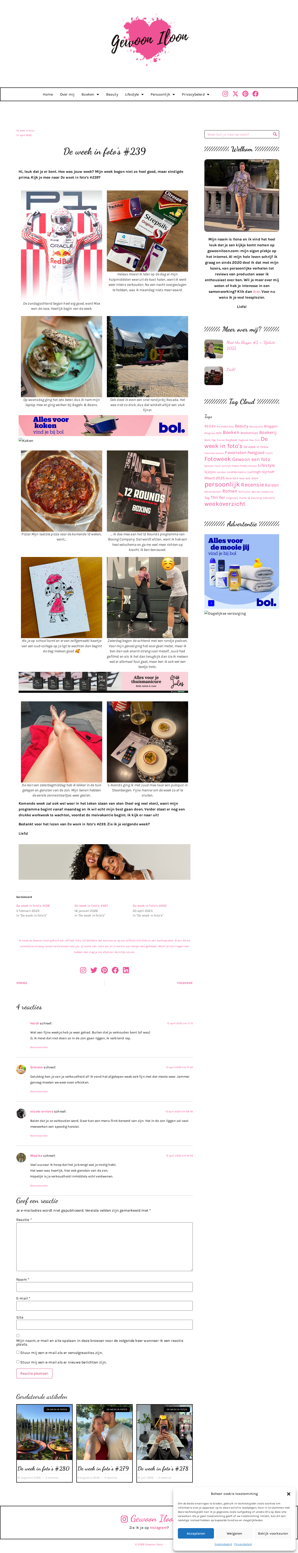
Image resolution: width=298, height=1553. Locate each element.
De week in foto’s (25, 130)
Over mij (67, 94)
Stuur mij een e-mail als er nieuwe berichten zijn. (63, 1362)
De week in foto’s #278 (163, 1468)
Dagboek (231, 440)
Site (19, 1317)
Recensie (252, 484)
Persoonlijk (160, 94)
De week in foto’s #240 (149, 906)
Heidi (34, 1023)
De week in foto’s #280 (43, 1468)
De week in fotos (256, 447)
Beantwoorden (39, 1047)
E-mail (23, 1298)
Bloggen (271, 426)
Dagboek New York (249, 440)
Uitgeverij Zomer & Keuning (244, 498)
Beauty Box (256, 426)
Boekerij (268, 432)
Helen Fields (239, 465)
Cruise (221, 440)
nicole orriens (41, 1111)
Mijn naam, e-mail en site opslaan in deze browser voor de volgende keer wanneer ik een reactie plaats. (99, 1342)
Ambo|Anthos (225, 426)
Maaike (36, 1156)
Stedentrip (267, 491)
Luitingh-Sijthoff (260, 472)
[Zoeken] (275, 134)
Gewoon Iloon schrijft (217, 465)
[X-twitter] (235, 93)
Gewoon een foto (251, 459)
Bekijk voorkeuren (273, 1533)
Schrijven (244, 491)
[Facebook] (255, 93)
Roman (229, 491)
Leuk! (231, 369)
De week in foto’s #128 (33, 906)
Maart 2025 (214, 478)
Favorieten (235, 452)
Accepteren (196, 1533)
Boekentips (249, 433)
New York (232, 478)
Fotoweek (217, 459)
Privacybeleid (243, 1544)
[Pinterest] (245, 93)
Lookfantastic (237, 472)
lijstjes (210, 472)
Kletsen (252, 465)
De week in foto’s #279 (103, 1468)
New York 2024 (248, 478)
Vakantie (269, 498)
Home (48, 94)
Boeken (87, 94)
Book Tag (210, 440)
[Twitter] (93, 970)
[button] (288, 1494)
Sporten (255, 491)
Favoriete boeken (214, 453)
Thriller (218, 497)
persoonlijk (222, 484)
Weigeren (234, 1533)
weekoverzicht (225, 503)
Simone (36, 1067)
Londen (221, 472)
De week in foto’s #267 (91, 906)
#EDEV (210, 426)
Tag (207, 498)
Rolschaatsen (212, 491)
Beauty (112, 94)
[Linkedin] (125, 970)
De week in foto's (236, 442)
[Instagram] (225, 93)
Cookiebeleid (223, 1544)
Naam (22, 1279)
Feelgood (256, 452)
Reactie (24, 1220)
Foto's (269, 453)
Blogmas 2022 (213, 433)
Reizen (272, 485)
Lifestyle (132, 94)
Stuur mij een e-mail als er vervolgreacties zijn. (61, 1352)
